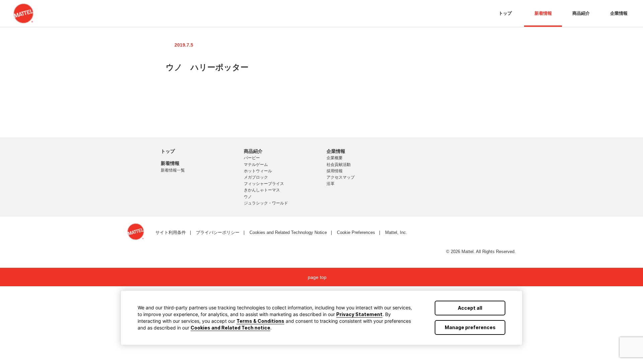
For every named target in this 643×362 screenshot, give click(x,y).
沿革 (331, 183)
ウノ (248, 196)
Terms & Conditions (260, 321)
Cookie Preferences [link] (356, 232)
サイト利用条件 (170, 232)
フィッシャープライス (264, 183)
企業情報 (619, 13)
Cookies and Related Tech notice (230, 327)
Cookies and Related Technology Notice (288, 232)
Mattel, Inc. (396, 232)
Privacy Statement (359, 314)
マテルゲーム (256, 164)
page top (317, 277)
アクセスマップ (341, 177)
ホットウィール (258, 171)
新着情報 (543, 13)
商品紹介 (581, 13)
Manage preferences (470, 327)
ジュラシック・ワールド (266, 203)
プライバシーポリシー (217, 232)
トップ (505, 13)
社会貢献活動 (339, 164)
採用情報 (335, 171)
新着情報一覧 (173, 170)
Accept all (470, 308)
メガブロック (256, 177)
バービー (252, 158)
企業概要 (335, 158)
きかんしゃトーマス (262, 190)
